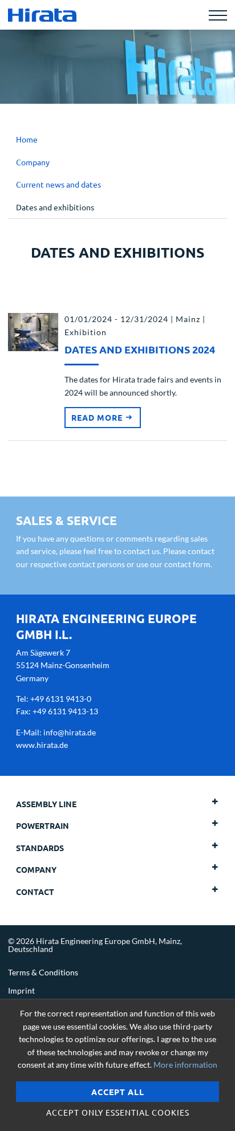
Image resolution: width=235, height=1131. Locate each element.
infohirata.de (69, 732)
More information (185, 1064)
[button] (199, 804)
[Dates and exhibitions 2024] (33, 331)
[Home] (42, 15)
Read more (98, 417)
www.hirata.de (42, 745)
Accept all (117, 1092)
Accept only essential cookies (117, 1112)
